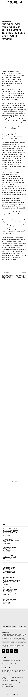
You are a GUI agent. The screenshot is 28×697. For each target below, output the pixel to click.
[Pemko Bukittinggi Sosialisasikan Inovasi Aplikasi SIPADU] (23, 541)
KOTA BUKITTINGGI (5, 680)
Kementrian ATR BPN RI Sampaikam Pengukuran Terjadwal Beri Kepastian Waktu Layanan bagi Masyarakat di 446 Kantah (11, 580)
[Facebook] (8, 45)
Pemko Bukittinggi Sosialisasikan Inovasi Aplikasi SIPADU (11, 540)
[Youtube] (16, 651)
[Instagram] (7, 651)
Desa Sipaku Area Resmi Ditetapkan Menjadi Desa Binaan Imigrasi (9, 549)
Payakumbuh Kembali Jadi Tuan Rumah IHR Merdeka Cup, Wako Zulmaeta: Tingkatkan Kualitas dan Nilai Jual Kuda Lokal (11, 531)
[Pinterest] (15, 45)
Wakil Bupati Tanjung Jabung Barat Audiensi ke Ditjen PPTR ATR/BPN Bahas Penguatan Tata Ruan (20, 275)
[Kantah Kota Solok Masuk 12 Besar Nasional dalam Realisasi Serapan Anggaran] (23, 602)
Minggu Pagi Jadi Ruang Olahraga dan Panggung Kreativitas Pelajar (9, 557)
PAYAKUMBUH (4, 674)
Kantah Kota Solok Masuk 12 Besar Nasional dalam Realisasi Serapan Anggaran (11, 601)
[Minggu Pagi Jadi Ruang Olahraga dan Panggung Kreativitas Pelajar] (23, 558)
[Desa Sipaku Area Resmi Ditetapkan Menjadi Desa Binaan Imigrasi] (23, 550)
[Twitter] (11, 45)
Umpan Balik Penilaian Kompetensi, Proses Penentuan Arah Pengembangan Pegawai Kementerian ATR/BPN (9, 570)
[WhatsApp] (18, 45)
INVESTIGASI (6, 42)
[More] (22, 45)
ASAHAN (3, 686)
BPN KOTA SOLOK (6, 21)
